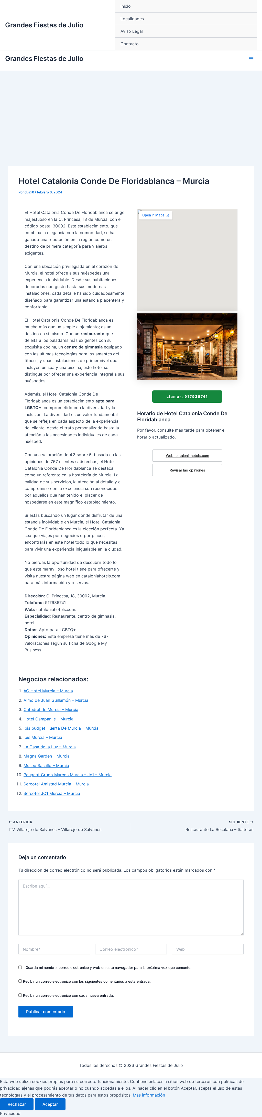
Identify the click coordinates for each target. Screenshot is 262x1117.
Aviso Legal (132, 31)
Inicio (126, 6)
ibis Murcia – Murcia (43, 737)
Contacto (130, 43)
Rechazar (17, 1104)
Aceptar (50, 1104)
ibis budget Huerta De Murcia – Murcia (61, 728)
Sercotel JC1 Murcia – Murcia (52, 793)
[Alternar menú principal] (251, 58)
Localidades (132, 18)
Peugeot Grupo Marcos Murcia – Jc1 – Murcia (68, 774)
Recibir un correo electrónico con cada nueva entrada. (68, 995)
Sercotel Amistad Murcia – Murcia (56, 783)
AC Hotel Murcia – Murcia (48, 690)
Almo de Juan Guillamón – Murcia (56, 700)
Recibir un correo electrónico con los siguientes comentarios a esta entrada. (87, 981)
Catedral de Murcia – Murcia (51, 709)
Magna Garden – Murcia (47, 756)
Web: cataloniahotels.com (187, 455)
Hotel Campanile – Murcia (48, 718)
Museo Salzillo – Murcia (46, 765)
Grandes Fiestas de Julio (44, 25)
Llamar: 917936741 (187, 396)
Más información (149, 1095)
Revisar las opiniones (187, 470)
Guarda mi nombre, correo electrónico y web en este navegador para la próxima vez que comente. (108, 967)
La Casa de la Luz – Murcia (50, 746)
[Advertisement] (131, 109)
